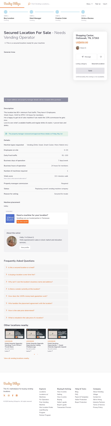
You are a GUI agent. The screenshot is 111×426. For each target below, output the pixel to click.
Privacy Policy (98, 407)
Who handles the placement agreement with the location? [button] (30, 303)
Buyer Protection (81, 402)
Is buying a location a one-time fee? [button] (21, 274)
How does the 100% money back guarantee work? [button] (27, 296)
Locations (42, 392)
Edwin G (83, 48)
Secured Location (9, 349)
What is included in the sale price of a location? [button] (25, 318)
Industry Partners (99, 402)
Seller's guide (62, 402)
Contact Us (97, 397)
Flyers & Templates (81, 397)
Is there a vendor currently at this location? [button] (24, 289)
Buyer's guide (62, 405)
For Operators (44, 400)
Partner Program (45, 415)
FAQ (76, 394)
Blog (76, 392)
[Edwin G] (12, 241)
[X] (5, 395)
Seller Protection (81, 400)
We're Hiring (97, 400)
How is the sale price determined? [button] (21, 310)
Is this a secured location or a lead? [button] (21, 267)
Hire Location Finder (46, 407)
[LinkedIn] (16, 395)
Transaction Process (64, 407)
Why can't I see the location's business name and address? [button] (30, 282)
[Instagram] (9, 395)
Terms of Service (99, 405)
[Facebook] (13, 395)
